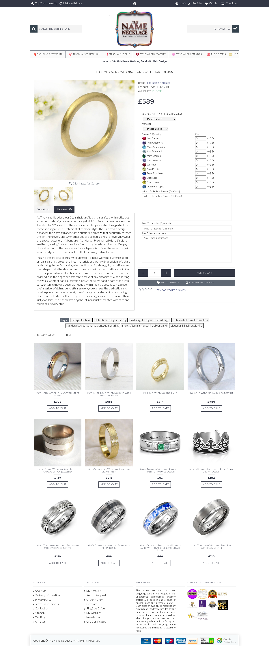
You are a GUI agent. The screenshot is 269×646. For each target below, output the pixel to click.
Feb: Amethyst (154, 142)
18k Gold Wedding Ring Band (160, 393)
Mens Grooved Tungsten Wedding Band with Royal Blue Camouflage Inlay (160, 547)
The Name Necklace (159, 82)
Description (44, 209)
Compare (92, 604)
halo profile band (81, 320)
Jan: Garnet (153, 138)
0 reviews (160, 289)
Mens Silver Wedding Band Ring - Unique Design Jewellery (57, 470)
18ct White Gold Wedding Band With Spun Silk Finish (109, 394)
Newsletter (93, 617)
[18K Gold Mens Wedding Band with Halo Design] (84, 130)
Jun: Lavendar (154, 160)
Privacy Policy (43, 599)
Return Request (96, 595)
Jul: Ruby (151, 164)
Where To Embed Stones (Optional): (161, 191)
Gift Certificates (96, 621)
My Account (93, 590)
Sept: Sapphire (154, 173)
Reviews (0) (64, 209)
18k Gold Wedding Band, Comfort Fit (211, 393)
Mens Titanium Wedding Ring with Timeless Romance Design (160, 470)
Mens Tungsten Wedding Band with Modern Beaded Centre (58, 546)
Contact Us (42, 608)
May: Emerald (154, 155)
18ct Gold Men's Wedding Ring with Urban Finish (109, 470)
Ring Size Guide (95, 608)
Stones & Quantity (152, 134)
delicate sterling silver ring (110, 320)
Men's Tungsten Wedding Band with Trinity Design (109, 546)
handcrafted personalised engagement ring (93, 325)
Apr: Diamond (154, 151)
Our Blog (40, 617)
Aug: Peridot (153, 168)
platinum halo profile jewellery (190, 320)
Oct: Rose (152, 177)
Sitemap (39, 612)
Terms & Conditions (47, 604)
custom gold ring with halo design (149, 320)
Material (146, 123)
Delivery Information (47, 595)
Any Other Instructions (154, 233)
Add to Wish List (171, 282)
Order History (94, 599)
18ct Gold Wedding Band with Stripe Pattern (57, 394)
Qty (197, 134)
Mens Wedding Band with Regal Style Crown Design (211, 470)
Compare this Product (202, 282)
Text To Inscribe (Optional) (156, 223)
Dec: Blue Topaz (155, 186)
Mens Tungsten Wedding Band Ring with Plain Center (211, 546)
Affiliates (40, 621)
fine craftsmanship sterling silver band (144, 325)
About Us (40, 590)
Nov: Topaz (153, 182)
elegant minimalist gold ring (186, 325)
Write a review (177, 289)
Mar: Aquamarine (156, 147)
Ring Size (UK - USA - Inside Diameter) (162, 114)
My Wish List (93, 612)
